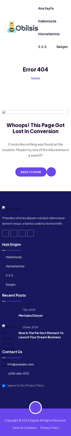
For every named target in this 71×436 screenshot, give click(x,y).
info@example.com (20, 364)
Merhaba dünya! (31, 315)
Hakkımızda (47, 21)
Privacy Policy (49, 428)
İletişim (62, 47)
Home (35, 78)
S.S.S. (43, 47)
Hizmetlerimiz (49, 34)
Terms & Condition (24, 428)
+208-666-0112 (18, 373)
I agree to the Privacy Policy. (26, 385)
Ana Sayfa (46, 8)
